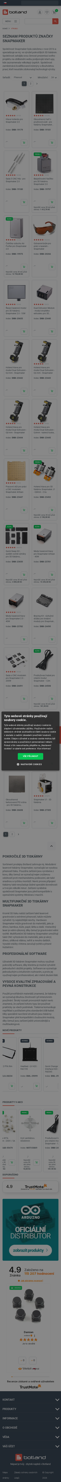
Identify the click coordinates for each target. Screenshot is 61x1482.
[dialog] (30, 741)
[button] (30, 764)
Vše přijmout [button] (30, 756)
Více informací (44, 749)
